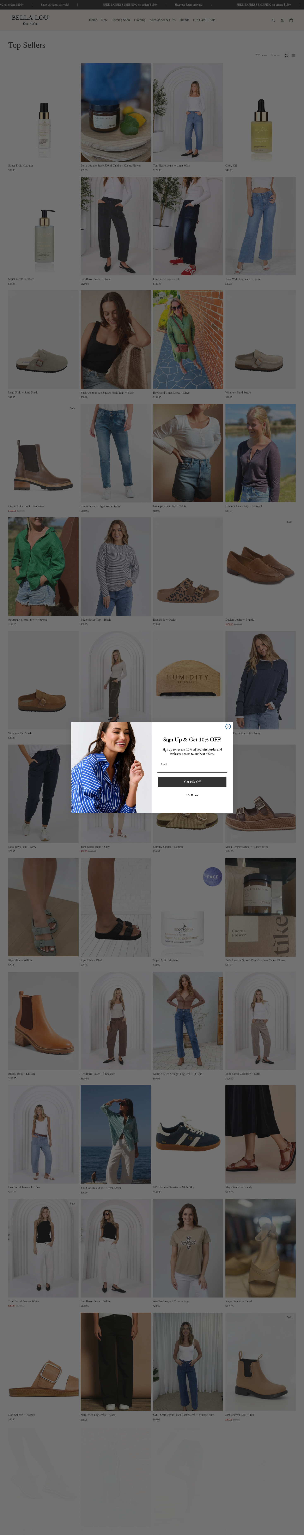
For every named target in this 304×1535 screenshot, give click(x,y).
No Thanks (192, 795)
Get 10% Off (192, 781)
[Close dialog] (228, 726)
